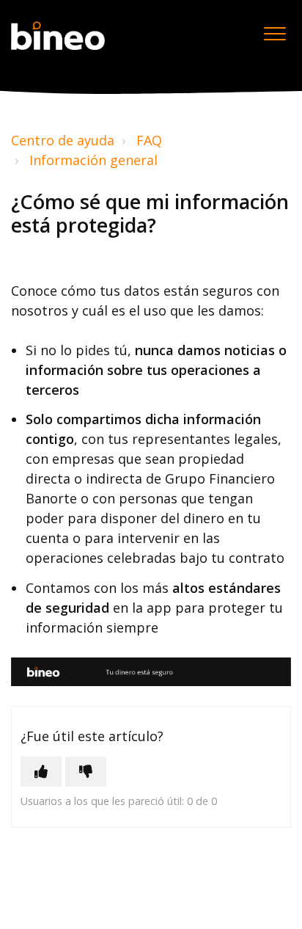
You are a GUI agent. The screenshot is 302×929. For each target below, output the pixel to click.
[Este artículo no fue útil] (85, 772)
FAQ (149, 140)
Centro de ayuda (62, 140)
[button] (274, 34)
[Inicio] (58, 36)
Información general (93, 160)
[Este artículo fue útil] (41, 772)
